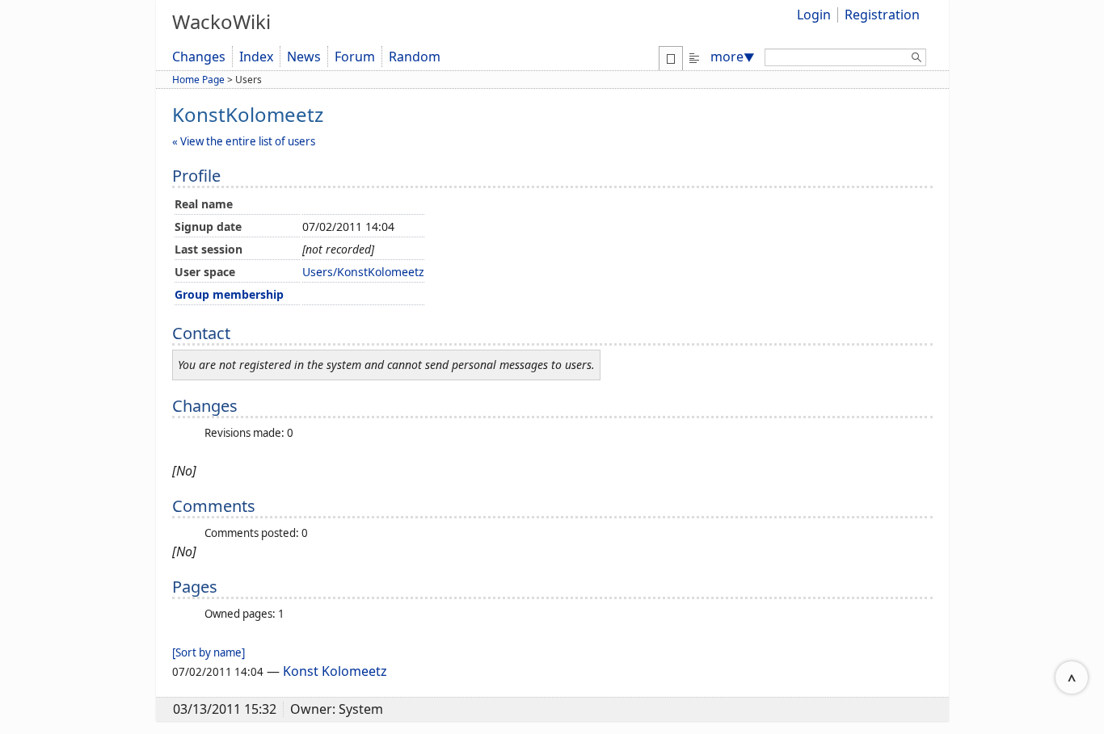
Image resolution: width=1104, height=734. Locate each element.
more (732, 56)
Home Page (198, 79)
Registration (882, 14)
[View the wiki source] (694, 56)
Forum (355, 56)
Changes (198, 56)
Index (256, 56)
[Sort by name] (208, 652)
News (304, 56)
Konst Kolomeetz (335, 671)
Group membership (229, 294)
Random (414, 56)
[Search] (916, 60)
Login (814, 14)
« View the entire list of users (243, 141)
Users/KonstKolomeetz (363, 271)
